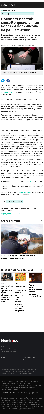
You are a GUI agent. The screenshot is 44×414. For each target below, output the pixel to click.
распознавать (6, 92)
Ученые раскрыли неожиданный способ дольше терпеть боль (35, 290)
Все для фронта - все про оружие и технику (17, 14)
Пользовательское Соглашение (29, 385)
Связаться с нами (8, 383)
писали (29, 181)
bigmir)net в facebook (10, 214)
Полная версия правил (10, 411)
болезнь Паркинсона (14, 201)
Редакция (32, 381)
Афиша (3, 357)
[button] (38, 221)
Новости (4, 360)
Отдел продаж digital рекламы (27, 392)
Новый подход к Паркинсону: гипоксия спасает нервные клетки (18, 256)
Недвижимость (29, 357)
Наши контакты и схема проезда (13, 381)
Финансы (26, 360)
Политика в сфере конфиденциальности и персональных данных (18, 388)
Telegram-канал (24, 192)
